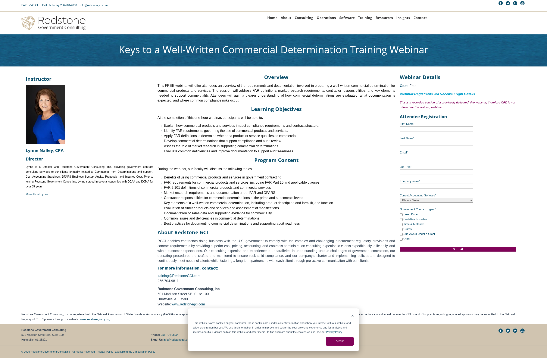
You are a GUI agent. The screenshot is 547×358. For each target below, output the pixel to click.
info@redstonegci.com (94, 5)
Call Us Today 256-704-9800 (59, 5)
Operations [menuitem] (326, 17)
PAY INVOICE (30, 5)
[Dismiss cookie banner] (352, 316)
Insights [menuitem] (403, 17)
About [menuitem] (286, 17)
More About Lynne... (38, 194)
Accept (340, 341)
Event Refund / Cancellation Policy (135, 351)
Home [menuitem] (272, 17)
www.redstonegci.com (188, 304)
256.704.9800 (169, 334)
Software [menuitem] (347, 17)
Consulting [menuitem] (304, 17)
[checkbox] (458, 226)
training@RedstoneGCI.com (178, 276)
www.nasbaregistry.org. (95, 319)
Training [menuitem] (365, 17)
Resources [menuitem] (384, 17)
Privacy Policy (334, 332)
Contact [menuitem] (420, 17)
